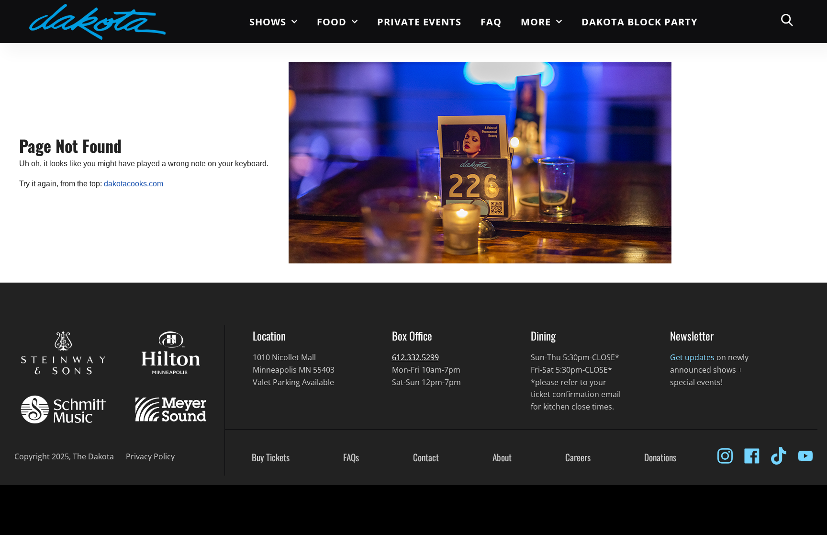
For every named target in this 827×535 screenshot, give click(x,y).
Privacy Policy (150, 456)
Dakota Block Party (639, 21)
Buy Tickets (271, 457)
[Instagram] (725, 456)
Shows (267, 21)
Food (331, 21)
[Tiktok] (778, 456)
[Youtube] (805, 456)
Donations (660, 457)
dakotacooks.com (133, 184)
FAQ (491, 21)
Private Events (419, 21)
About (502, 457)
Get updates (692, 357)
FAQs (351, 457)
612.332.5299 (415, 357)
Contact (426, 457)
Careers (578, 457)
